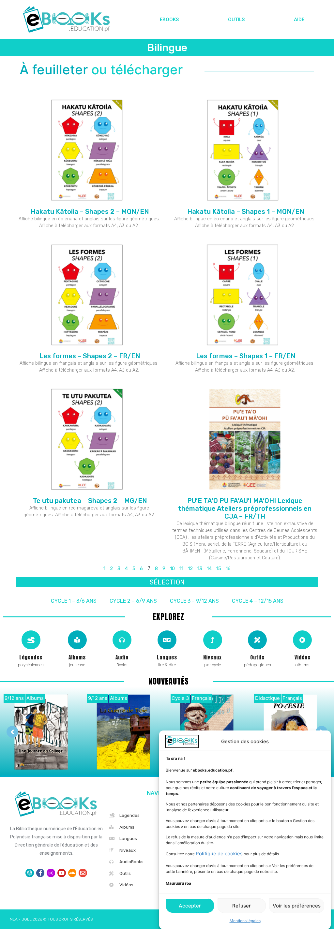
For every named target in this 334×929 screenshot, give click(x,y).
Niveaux (212, 657)
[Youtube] (61, 873)
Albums (77, 657)
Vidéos (303, 657)
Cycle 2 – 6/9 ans (133, 601)
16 (228, 568)
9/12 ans (14, 698)
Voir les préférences (297, 906)
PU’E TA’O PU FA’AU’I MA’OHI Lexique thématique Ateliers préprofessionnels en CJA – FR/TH (244, 508)
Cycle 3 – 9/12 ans (194, 601)
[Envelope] (83, 873)
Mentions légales (245, 920)
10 (172, 568)
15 (218, 568)
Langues (167, 657)
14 (209, 568)
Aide (299, 19)
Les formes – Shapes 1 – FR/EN (245, 356)
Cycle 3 (180, 698)
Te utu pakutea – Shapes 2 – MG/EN (89, 501)
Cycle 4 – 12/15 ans (257, 601)
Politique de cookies (219, 853)
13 (199, 568)
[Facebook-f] (40, 873)
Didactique (267, 698)
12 (190, 568)
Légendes (30, 657)
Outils (236, 19)
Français (201, 698)
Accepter (190, 906)
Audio (122, 657)
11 (181, 568)
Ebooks (169, 19)
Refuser (241, 906)
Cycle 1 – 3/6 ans (74, 601)
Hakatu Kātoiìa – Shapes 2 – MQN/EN (89, 211)
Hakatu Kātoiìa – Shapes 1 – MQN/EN (245, 211)
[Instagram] (51, 873)
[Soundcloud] (72, 873)
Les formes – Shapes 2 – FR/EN (89, 356)
